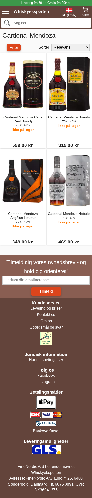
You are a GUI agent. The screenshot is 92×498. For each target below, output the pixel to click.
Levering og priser (46, 308)
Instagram (46, 382)
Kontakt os (46, 314)
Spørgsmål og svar (46, 327)
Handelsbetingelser (46, 360)
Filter (13, 47)
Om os (46, 321)
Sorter (44, 47)
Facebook (46, 375)
